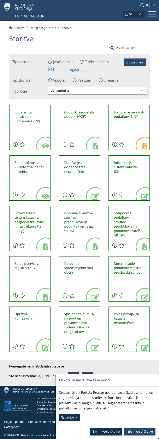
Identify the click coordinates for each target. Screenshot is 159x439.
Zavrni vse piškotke (106, 431)
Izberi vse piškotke (140, 431)
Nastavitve (67, 417)
